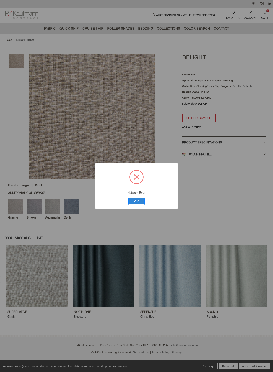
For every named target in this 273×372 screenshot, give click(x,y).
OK (136, 201)
